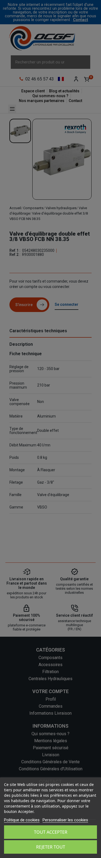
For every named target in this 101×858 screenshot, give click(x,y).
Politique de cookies (22, 820)
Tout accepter (50, 832)
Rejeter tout (50, 847)
